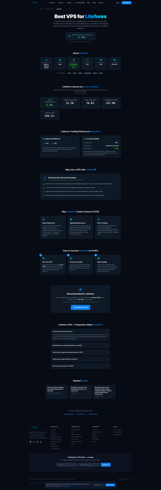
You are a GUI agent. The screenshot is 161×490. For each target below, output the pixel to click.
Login (117, 2)
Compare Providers (76, 436)
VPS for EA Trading (55, 439)
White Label (95, 439)
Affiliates (94, 436)
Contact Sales (93, 414)
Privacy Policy (117, 432)
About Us (94, 429)
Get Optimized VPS (81, 307)
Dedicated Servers (55, 436)
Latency (70, 2)
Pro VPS (52, 432)
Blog (88, 2)
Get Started (126, 2)
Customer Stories (97, 432)
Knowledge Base (80, 2)
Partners (100, 2)
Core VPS (53, 429)
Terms (120, 479)
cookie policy (66, 486)
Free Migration (54, 446)
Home (41, 9)
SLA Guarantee (117, 434)
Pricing (94, 2)
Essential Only (98, 485)
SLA (130, 479)
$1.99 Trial (53, 443)
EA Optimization (54, 448)
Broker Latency (50, 9)
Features (61, 2)
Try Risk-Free (81, 414)
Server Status (75, 439)
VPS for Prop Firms (55, 441)
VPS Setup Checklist (77, 441)
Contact (94, 441)
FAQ (72, 443)
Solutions (52, 2)
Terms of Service (117, 429)
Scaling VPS (53, 434)
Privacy (126, 479)
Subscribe (106, 464)
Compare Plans (68, 414)
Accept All (110, 485)
